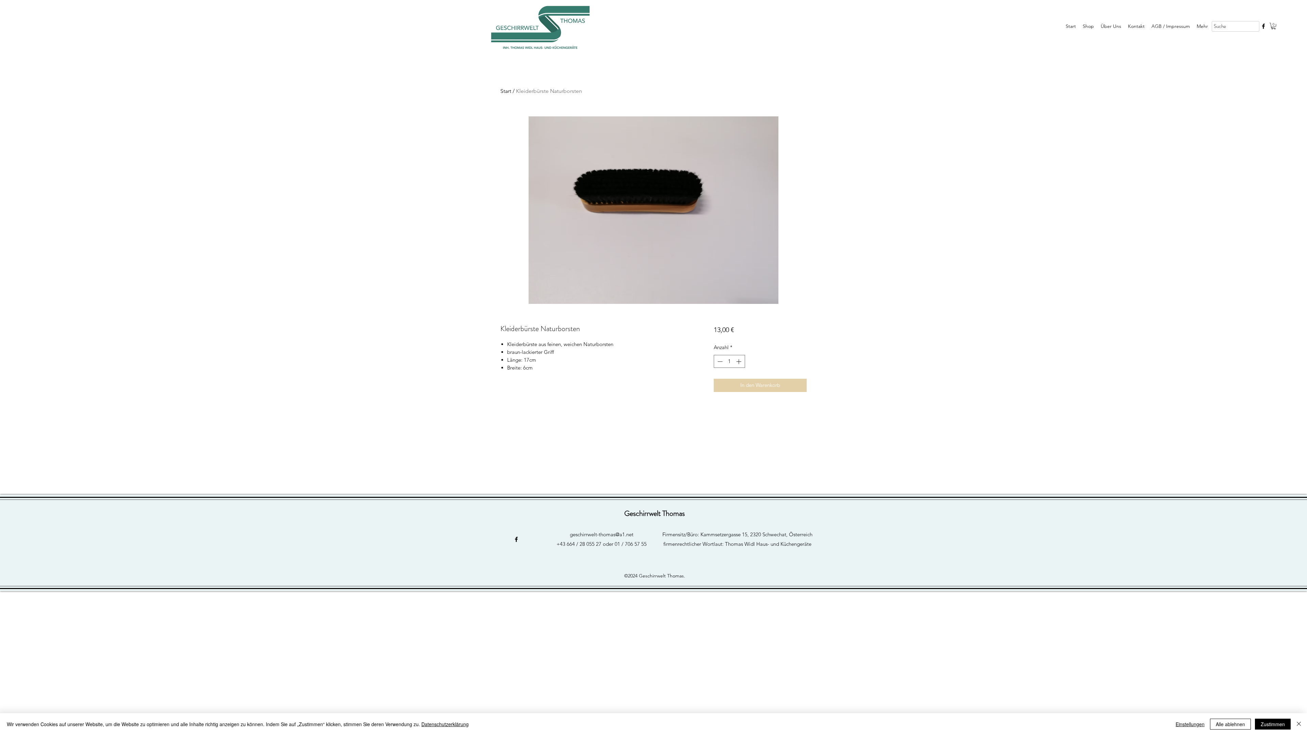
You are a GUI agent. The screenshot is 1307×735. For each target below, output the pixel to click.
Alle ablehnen (1230, 724)
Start (505, 91)
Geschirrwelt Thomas (654, 513)
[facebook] (1263, 26)
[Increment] (739, 361)
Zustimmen (1273, 724)
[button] (1273, 26)
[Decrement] (719, 361)
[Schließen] (1299, 724)
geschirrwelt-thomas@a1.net (601, 534)
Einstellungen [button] (1190, 724)
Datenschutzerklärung (445, 724)
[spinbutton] (729, 361)
